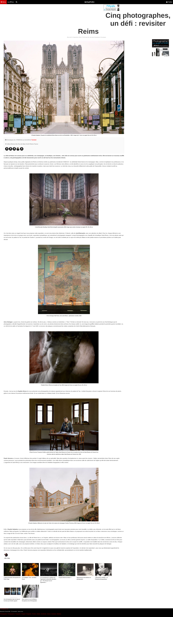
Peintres (34, 613)
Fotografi (23, 613)
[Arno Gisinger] (10, 150)
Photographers (11, 613)
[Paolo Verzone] (18, 150)
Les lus (11, 2)
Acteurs (49, 613)
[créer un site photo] (160, 55)
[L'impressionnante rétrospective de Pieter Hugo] (12, 569)
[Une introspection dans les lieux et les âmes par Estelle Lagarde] (12, 591)
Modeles (59, 613)
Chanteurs (53, 613)
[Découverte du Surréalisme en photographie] (85, 569)
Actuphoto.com (4, 608)
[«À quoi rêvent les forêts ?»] (66, 569)
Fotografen (28, 613)
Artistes (38, 613)
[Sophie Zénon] (21, 150)
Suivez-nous (20, 611)
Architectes (43, 613)
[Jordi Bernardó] (7, 150)
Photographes (3, 613)
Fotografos (18, 613)
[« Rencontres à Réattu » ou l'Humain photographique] (103, 569)
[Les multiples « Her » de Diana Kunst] (30, 569)
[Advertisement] (78, 14)
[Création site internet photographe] (111, 10)
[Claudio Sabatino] (14, 150)
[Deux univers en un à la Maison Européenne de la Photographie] (30, 591)
